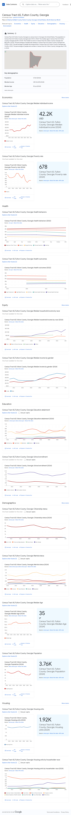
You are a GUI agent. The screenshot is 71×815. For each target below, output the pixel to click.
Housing (62, 24)
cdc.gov (11, 223)
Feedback (65, 4)
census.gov (46, 130)
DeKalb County (17, 20)
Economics (17, 24)
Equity (33, 24)
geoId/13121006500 (18, 17)
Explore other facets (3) (9, 559)
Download (8, 147)
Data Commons (11, 4)
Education (41, 24)
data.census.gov (13, 118)
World (58, 20)
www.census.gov (9, 90)
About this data (22, 118)
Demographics (51, 24)
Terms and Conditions (53, 812)
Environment (7, 26)
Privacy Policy (65, 812)
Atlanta (9, 20)
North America (51, 20)
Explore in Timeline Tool (25, 147)
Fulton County (26, 20)
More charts (65, 97)
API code (15, 147)
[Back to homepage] (3, 4)
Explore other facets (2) (9, 106)
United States (41, 20)
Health (26, 24)
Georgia (34, 20)
